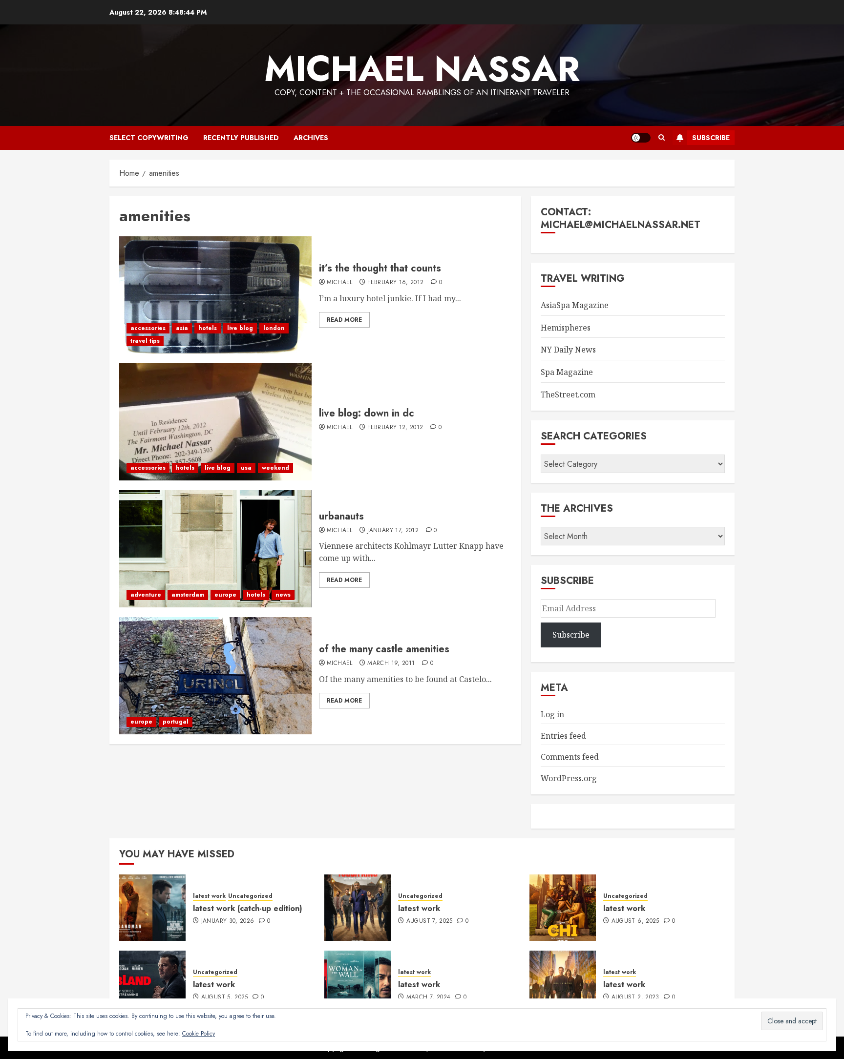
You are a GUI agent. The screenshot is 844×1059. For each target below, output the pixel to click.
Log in (552, 714)
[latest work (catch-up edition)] (152, 907)
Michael (340, 283)
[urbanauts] (215, 548)
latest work (209, 896)
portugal (176, 721)
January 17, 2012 (393, 531)
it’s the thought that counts (380, 268)
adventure (145, 594)
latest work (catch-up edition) (247, 908)
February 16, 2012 (395, 283)
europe (225, 594)
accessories (148, 328)
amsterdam (187, 594)
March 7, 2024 (428, 997)
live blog (240, 328)
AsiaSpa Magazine (575, 305)
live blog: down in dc (366, 413)
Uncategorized (250, 896)
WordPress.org (569, 778)
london (274, 328)
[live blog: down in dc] (215, 421)
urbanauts (341, 516)
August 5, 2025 (224, 997)
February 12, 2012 (395, 428)
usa (246, 467)
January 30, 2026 (227, 921)
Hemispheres (566, 327)
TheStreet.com (568, 394)
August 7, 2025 (429, 921)
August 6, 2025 (635, 921)
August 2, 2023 (635, 997)
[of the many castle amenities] (215, 675)
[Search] (661, 137)
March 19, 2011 (391, 663)
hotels (207, 328)
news (283, 594)
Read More (344, 319)
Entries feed (563, 735)
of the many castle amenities (384, 649)
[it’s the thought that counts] (215, 294)
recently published (241, 138)
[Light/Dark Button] (641, 138)
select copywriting (149, 138)
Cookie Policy (198, 1033)
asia (182, 328)
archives (311, 138)
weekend (275, 467)
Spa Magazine (567, 372)
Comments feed (570, 756)
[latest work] (357, 907)
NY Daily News (568, 349)
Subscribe (711, 138)
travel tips (145, 340)
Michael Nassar (422, 68)
